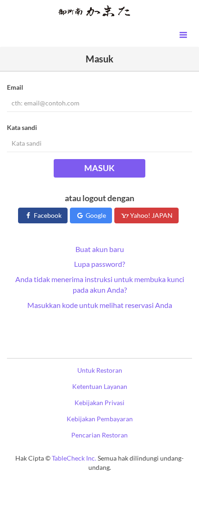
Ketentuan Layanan (99, 386)
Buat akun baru (99, 249)
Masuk (99, 168)
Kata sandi (22, 127)
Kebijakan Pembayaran (100, 419)
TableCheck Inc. (74, 458)
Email (15, 87)
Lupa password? (99, 263)
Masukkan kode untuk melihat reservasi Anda (99, 305)
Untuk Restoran (99, 370)
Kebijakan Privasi (99, 402)
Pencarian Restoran (99, 435)
